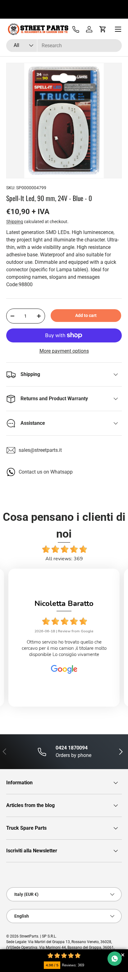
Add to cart (86, 315)
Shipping (14, 221)
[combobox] (64, 45)
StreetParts (29, 936)
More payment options (64, 351)
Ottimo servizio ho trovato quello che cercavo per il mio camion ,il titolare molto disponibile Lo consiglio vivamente (64, 648)
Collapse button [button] (122, 954)
